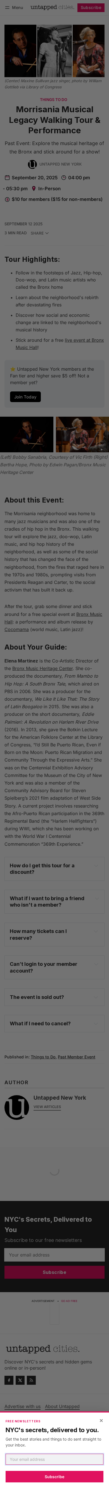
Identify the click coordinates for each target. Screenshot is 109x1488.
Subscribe (54, 1476)
